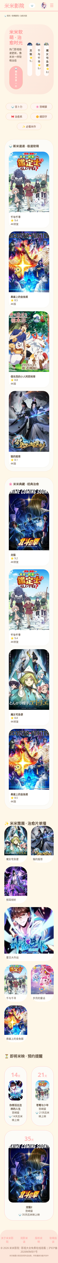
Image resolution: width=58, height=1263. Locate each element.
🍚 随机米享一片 (16, 77)
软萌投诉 (53, 1239)
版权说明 (38, 1239)
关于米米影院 (7, 1239)
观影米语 (24, 1239)
